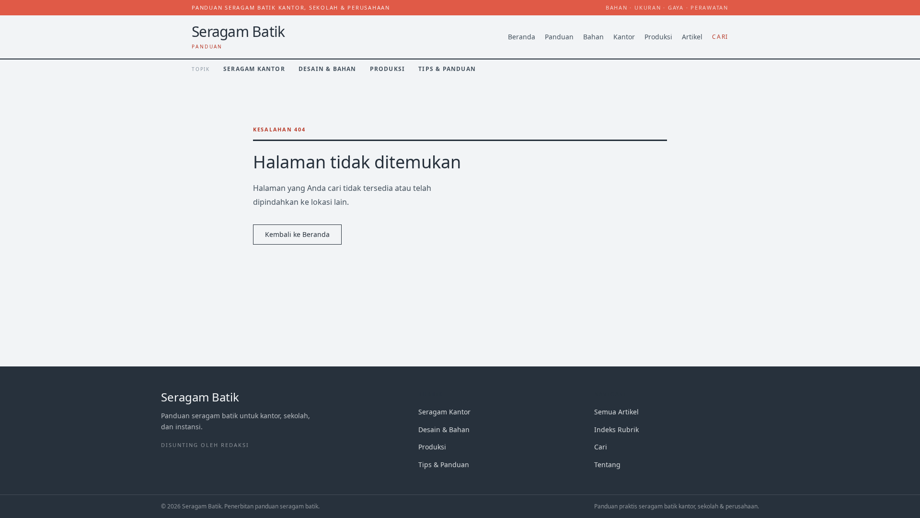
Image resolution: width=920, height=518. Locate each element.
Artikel (692, 36)
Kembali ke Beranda (297, 234)
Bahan (593, 36)
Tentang (607, 464)
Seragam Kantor (254, 69)
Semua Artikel (616, 411)
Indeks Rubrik (616, 429)
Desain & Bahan (327, 69)
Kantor (624, 36)
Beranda (521, 36)
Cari (720, 37)
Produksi (658, 36)
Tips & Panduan (447, 69)
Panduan (559, 36)
